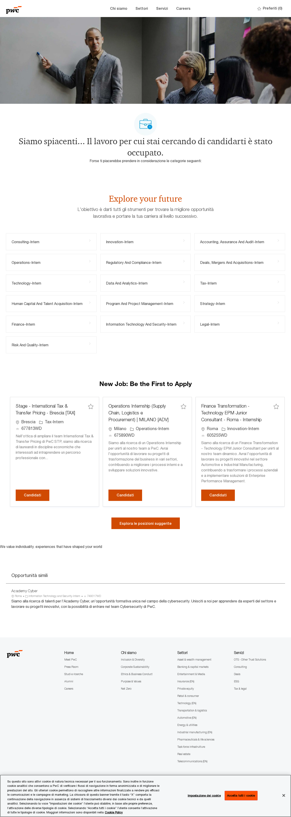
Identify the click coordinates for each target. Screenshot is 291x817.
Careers (183, 8)
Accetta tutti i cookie (241, 795)
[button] (145, 523)
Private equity (185, 688)
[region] (145, 796)
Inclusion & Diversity (133, 659)
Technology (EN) (186, 703)
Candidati (36, 495)
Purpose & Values (131, 681)
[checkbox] (90, 407)
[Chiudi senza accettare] (284, 795)
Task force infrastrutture (191, 746)
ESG (236, 681)
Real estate (183, 754)
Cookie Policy (114, 812)
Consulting (240, 666)
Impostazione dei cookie (204, 795)
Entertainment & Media (191, 674)
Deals (237, 674)
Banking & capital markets (192, 666)
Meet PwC (70, 659)
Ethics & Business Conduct (137, 674)
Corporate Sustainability (135, 666)
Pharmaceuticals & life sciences (195, 739)
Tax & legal (240, 688)
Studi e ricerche (73, 674)
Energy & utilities (187, 725)
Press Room (71, 666)
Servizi (162, 8)
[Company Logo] (28, 8)
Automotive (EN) (186, 717)
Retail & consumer (188, 696)
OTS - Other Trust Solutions (250, 659)
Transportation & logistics (192, 710)
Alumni (68, 681)
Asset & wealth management (194, 659)
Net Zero (126, 688)
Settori (141, 8)
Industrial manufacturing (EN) (194, 732)
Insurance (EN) (185, 681)
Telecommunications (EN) (192, 761)
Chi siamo (118, 8)
